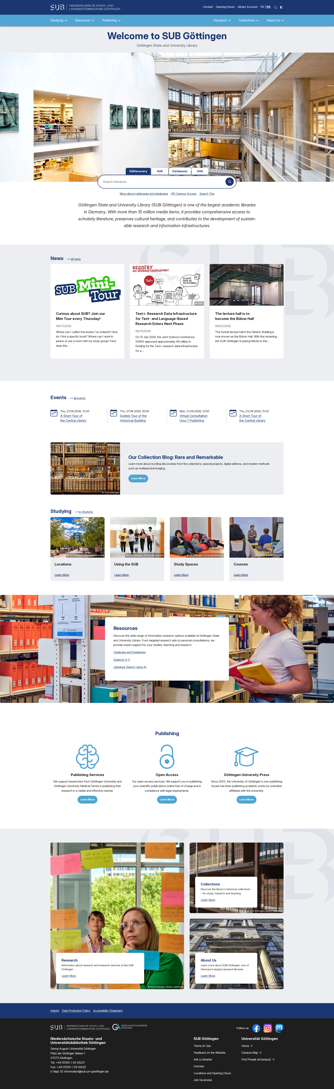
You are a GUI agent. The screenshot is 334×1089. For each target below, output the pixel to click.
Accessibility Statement (107, 1010)
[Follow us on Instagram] (267, 1028)
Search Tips (206, 193)
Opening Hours (225, 7)
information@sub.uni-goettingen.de (86, 1071)
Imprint (54, 1010)
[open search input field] (275, 7)
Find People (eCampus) (256, 1059)
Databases (180, 171)
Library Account (247, 7)
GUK (160, 171)
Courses (199, 1066)
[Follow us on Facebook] (256, 1028)
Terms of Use (202, 1046)
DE (262, 7)
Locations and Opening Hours (212, 1073)
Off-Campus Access (184, 193)
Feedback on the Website (209, 1052)
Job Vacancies (203, 1080)
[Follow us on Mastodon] (279, 1028)
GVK (200, 171)
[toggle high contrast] (281, 7)
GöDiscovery (138, 171)
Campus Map (250, 1052)
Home (245, 1046)
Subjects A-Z (121, 659)
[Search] (229, 181)
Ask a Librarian (203, 1059)
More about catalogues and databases (144, 193)
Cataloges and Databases (129, 652)
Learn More (138, 478)
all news (76, 259)
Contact (208, 7)
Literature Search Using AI (129, 667)
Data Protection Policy (76, 1010)
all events (79, 398)
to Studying (85, 512)
